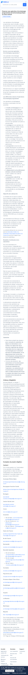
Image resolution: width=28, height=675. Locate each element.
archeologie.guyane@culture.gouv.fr (13, 595)
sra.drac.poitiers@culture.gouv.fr (15, 565)
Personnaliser (6, 673)
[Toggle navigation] (25, 2)
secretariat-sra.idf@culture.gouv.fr (12, 541)
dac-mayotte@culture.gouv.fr (11, 614)
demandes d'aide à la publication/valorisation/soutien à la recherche (12, 233)
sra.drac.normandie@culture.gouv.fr (13, 547)
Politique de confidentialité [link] (19, 673)
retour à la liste (6, 16)
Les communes (14, 651)
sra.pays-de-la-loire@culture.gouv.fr (13, 576)
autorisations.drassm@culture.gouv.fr (13, 632)
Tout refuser (19, 671)
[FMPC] (5, 2)
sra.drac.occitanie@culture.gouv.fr (12, 570)
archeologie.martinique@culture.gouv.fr (14, 609)
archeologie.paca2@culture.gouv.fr (12, 582)
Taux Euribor (13, 661)
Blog (11, 664)
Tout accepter (10, 671)
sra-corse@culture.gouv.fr (10, 512)
